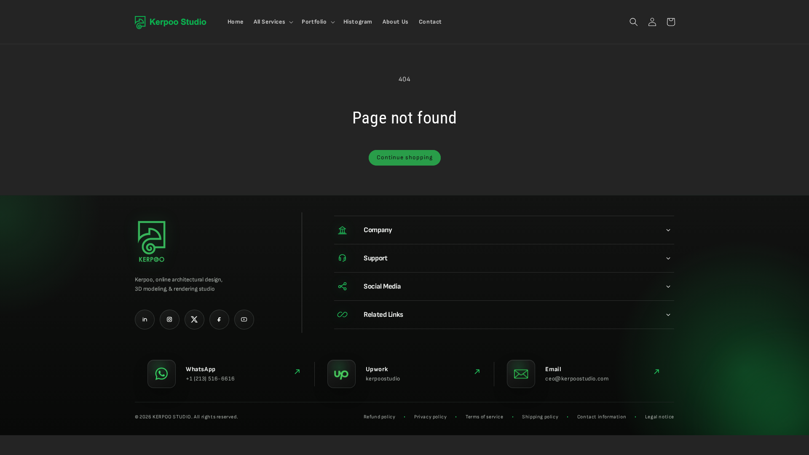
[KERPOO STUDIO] (152, 241)
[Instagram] (169, 319)
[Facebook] (219, 319)
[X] (194, 319)
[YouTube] (244, 319)
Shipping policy (540, 417)
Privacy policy (430, 417)
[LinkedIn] (145, 319)
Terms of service (485, 417)
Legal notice (659, 417)
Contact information (601, 417)
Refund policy (380, 417)
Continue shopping (405, 157)
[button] (273, 22)
